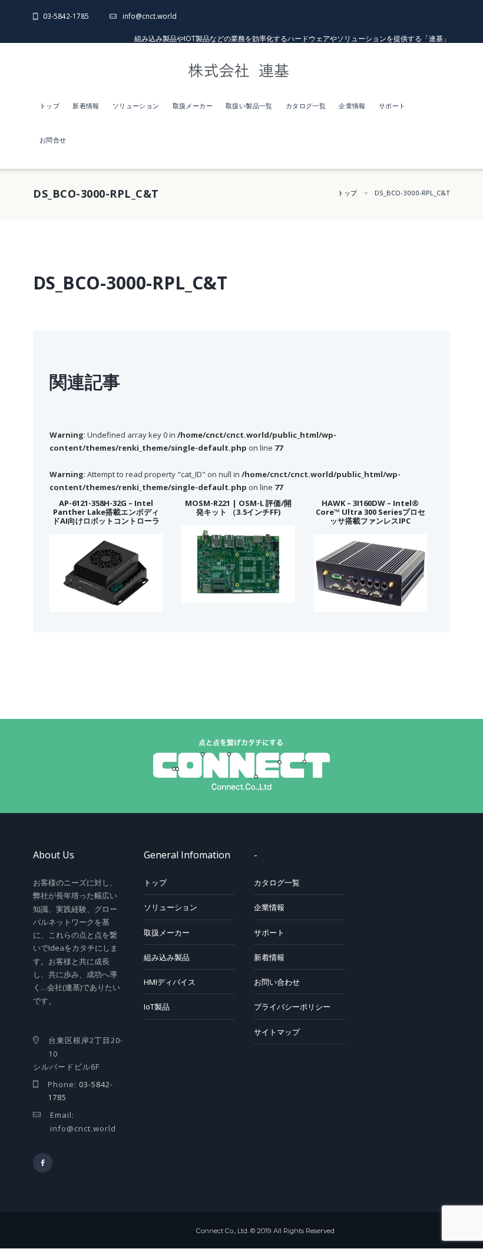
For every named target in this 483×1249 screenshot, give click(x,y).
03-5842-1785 (66, 16)
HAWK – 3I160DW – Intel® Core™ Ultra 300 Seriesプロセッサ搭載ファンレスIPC (370, 512)
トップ (49, 105)
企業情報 (352, 105)
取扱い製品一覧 (249, 105)
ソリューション (136, 105)
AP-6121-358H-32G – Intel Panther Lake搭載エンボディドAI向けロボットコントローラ (106, 512)
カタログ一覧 (306, 105)
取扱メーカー (193, 105)
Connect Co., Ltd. (222, 1231)
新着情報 (86, 105)
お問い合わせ (277, 982)
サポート (392, 105)
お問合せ (53, 139)
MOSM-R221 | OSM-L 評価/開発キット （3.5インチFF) (238, 507)
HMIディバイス (170, 982)
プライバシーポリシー (292, 1006)
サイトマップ (277, 1032)
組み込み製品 (167, 957)
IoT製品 (157, 1006)
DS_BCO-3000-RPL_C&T (412, 192)
